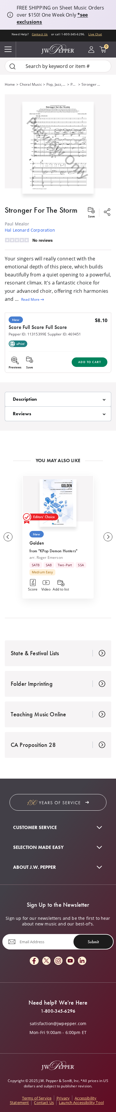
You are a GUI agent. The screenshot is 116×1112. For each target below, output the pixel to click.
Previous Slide (8, 536)
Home (10, 84)
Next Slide (108, 536)
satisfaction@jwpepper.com (58, 1023)
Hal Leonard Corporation (30, 230)
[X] (46, 961)
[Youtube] (70, 961)
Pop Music (73, 84)
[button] (58, 146)
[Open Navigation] (8, 50)
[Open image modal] (58, 150)
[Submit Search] (12, 66)
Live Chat (95, 34)
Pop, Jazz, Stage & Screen (56, 84)
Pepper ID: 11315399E (27, 334)
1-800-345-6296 (58, 1011)
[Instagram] (58, 961)
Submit (93, 941)
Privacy (63, 1098)
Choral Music (31, 84)
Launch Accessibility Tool (81, 1102)
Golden (36, 543)
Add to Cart (89, 362)
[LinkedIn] (82, 961)
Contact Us (40, 34)
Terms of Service (37, 1098)
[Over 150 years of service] (58, 802)
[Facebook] (34, 961)
